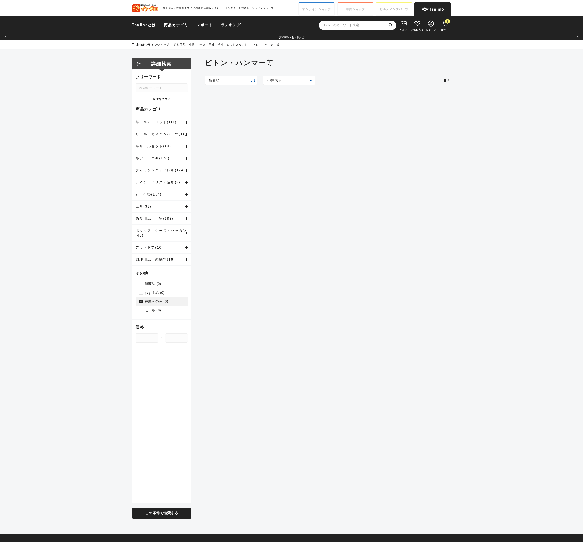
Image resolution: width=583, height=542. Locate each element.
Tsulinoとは (144, 25)
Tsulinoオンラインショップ (150, 44)
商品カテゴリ (176, 25)
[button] (5, 37)
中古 (355, 9)
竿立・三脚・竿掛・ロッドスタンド (223, 44)
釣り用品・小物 (184, 44)
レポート (205, 25)
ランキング (231, 25)
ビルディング (394, 9)
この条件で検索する (161, 513)
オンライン (316, 9)
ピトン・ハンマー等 (265, 45)
